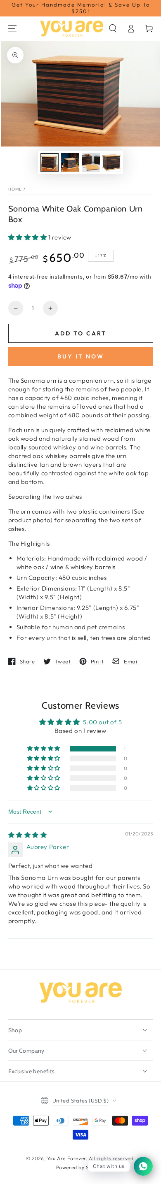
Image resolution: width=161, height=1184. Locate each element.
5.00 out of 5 (102, 722)
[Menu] (12, 28)
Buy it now (80, 356)
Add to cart (81, 333)
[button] (113, 28)
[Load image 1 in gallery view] (49, 162)
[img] (27, 835)
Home (15, 189)
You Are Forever (66, 1158)
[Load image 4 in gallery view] (111, 162)
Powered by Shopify (80, 1167)
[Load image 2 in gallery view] (70, 162)
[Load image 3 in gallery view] (91, 162)
